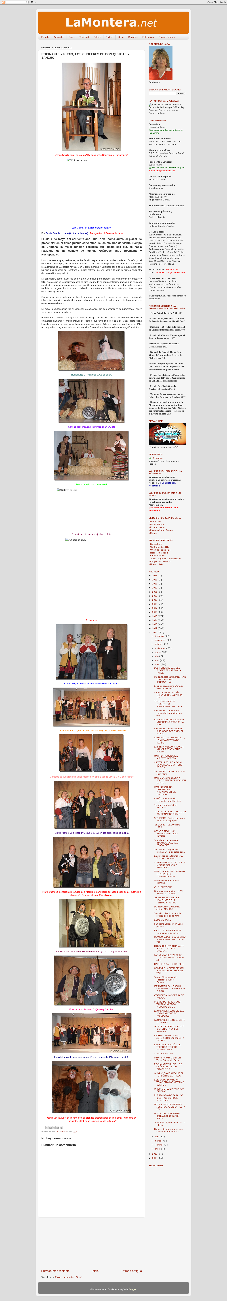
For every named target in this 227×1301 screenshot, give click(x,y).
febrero (158, 1145)
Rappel (153, 533)
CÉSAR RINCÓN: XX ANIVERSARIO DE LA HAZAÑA (166, 833)
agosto (158, 652)
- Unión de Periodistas (159, 550)
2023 (155, 584)
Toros (72, 37)
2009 (155, 1158)
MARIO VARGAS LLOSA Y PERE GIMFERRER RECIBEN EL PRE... (170, 780)
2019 (155, 600)
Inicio (95, 1270)
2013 (155, 624)
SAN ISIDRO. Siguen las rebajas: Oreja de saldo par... (169, 850)
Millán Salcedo (156, 524)
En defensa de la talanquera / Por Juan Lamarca (168, 857)
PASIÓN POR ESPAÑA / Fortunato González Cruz (167, 799)
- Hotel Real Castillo (158, 553)
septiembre (160, 648)
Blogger (132, 1289)
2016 (155, 612)
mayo (158, 664)
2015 (155, 616)
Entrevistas (148, 37)
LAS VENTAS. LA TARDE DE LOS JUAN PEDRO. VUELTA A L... (169, 957)
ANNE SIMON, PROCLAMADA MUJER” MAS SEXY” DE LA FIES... (169, 722)
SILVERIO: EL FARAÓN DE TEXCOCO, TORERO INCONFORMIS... (167, 1047)
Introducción (155, 521)
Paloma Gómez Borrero (161, 530)
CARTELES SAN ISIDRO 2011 (169, 964)
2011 (155, 632)
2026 (155, 575)
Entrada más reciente (55, 1270)
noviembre (160, 640)
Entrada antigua (131, 1270)
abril (157, 1137)
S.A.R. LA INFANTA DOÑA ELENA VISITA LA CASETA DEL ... (168, 695)
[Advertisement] (91, 1243)
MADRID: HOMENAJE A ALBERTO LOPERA (165, 757)
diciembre (160, 636)
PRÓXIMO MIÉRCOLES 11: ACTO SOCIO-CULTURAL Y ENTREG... (169, 1038)
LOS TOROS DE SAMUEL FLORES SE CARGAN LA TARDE (167, 670)
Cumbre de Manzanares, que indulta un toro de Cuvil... (168, 1130)
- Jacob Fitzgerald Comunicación (165, 559)
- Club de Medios (157, 556)
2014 (155, 620)
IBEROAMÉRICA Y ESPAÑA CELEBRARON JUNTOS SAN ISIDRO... (169, 988)
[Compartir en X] (54, 1127)
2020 (155, 596)
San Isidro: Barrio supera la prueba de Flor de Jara (167, 914)
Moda (121, 37)
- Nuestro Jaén (156, 564)
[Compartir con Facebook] (57, 1127)
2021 (155, 592)
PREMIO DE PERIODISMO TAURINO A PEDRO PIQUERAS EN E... (167, 1004)
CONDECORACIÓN (163, 1053)
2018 (155, 604)
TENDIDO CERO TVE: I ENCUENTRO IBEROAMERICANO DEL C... (169, 704)
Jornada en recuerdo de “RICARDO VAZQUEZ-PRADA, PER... (166, 842)
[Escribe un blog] (50, 1127)
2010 (155, 1154)
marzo (158, 1141)
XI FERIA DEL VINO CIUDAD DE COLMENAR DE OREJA (170, 813)
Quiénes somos (167, 37)
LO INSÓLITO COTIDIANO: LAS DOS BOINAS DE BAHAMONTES (170, 679)
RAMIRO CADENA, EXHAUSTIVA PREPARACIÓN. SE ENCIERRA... (165, 791)
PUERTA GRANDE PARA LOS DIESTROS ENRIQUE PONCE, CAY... (168, 1097)
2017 (155, 608)
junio (157, 660)
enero (158, 1149)
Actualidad (59, 37)
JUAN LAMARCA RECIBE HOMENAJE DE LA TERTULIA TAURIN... (166, 900)
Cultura (109, 37)
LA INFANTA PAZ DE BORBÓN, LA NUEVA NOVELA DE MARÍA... (169, 740)
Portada (45, 37)
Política (97, 37)
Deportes (133, 37)
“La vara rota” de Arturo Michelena (165, 806)
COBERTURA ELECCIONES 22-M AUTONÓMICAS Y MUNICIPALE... (170, 865)
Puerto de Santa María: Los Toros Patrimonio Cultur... (167, 1059)
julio (157, 656)
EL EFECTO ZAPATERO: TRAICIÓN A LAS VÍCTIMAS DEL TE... (169, 1082)
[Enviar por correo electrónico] (46, 1127)
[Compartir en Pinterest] (61, 1127)
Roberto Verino (157, 527)
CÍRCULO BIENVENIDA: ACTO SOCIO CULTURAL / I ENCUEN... (169, 948)
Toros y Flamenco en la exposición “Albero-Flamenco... (165, 979)
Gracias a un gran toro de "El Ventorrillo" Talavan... (168, 892)
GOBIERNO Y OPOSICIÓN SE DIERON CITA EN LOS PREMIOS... (169, 1029)
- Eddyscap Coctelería (159, 561)
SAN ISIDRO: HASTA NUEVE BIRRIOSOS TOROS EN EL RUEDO (168, 731)
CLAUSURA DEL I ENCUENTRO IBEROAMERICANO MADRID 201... (170, 939)
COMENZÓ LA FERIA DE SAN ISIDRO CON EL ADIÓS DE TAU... (169, 970)
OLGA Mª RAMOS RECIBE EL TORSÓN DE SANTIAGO (168, 1074)
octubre (159, 644)
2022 (155, 588)
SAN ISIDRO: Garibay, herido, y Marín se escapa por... (169, 819)
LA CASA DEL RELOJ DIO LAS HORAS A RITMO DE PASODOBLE (169, 1013)
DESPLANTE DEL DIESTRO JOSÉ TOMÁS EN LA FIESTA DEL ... (169, 1107)
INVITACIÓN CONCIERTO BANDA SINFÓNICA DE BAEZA (167, 1116)
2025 (155, 580)
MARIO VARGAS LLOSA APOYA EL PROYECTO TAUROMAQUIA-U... (169, 874)
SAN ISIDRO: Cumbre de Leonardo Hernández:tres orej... (168, 713)
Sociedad (84, 37)
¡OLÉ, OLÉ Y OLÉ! (163, 887)
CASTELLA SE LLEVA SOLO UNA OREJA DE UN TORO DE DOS (168, 764)
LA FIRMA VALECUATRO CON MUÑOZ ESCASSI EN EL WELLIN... (169, 749)
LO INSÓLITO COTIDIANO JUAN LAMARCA (167, 908)
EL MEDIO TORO (162, 920)
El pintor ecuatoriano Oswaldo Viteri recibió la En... (168, 687)
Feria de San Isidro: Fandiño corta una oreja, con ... (168, 931)
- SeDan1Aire (155, 544)
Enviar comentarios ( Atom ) (68, 1277)
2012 (155, 628)
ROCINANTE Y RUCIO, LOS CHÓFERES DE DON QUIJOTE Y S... (168, 1066)
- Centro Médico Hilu (159, 547)
